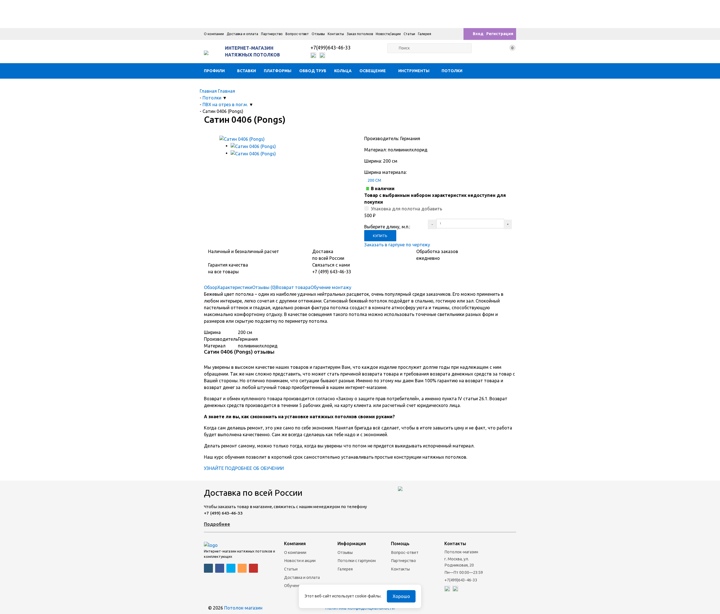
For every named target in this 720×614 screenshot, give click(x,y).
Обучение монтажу (330, 287)
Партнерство (272, 34)
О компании (214, 34)
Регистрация (499, 33)
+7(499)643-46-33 (330, 47)
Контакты (336, 34)
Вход (478, 33)
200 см (374, 180)
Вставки (246, 71)
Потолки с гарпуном (357, 560)
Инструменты (413, 71)
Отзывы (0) (264, 287)
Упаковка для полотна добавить (406, 208)
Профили (214, 71)
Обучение (293, 585)
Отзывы (318, 34)
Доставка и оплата (242, 34)
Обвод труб (312, 71)
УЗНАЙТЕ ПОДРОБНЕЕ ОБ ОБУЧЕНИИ (244, 468)
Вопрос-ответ (297, 34)
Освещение (372, 71)
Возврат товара (293, 287)
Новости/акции (388, 34)
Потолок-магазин (243, 607)
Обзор (210, 287)
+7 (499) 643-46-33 (223, 513)
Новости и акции (300, 560)
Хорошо (401, 596)
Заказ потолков (360, 34)
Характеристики (234, 287)
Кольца (343, 71)
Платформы (277, 71)
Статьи (409, 34)
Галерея (424, 34)
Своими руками (225, 86)
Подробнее (217, 524)
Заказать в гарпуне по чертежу (397, 244)
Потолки (452, 71)
